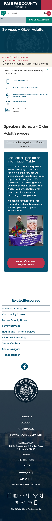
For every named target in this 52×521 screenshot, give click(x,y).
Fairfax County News (14, 320)
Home (5, 57)
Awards (26, 422)
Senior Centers (11, 343)
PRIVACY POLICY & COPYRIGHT (26, 434)
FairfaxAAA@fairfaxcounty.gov (25, 87)
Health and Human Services (18, 331)
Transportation (11, 354)
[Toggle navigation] (46, 5)
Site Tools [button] (24, 473)
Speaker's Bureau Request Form (26, 263)
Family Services (20, 57)
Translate (26, 416)
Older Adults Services (16, 60)
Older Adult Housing (14, 337)
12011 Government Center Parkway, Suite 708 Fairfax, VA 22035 (30, 96)
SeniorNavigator (11, 349)
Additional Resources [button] (24, 484)
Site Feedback (26, 428)
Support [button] (24, 478)
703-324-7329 (26, 460)
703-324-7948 (19, 80)
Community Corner (13, 314)
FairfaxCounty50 (19, 102)
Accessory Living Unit (14, 308)
